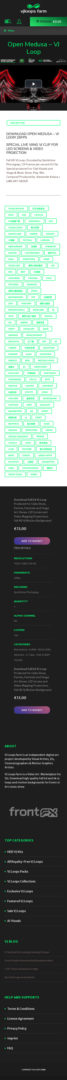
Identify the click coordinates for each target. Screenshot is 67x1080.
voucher (13, 398)
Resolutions (21, 649)
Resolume (38, 309)
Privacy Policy (17, 1028)
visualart (28, 328)
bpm (27, 360)
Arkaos (12, 360)
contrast (47, 385)
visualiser (14, 265)
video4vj (33, 278)
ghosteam (45, 354)
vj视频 (11, 240)
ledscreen (14, 278)
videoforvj (29, 259)
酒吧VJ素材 (45, 303)
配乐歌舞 (31, 423)
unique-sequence (18, 436)
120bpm (24, 322)
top (33, 297)
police (33, 379)
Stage (34, 290)
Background (15, 297)
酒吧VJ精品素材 (35, 265)
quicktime (49, 347)
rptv (47, 379)
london (45, 240)
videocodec (40, 366)
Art (44, 341)
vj (26, 417)
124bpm (12, 347)
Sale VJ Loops (16, 911)
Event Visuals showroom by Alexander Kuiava (29, 960)
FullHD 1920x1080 (40, 649)
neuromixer (50, 398)
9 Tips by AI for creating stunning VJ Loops (27, 952)
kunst (45, 411)
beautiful (13, 341)
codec (44, 392)
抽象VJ (11, 366)
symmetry (50, 246)
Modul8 (12, 385)
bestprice (13, 423)
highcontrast (34, 335)
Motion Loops (46, 360)
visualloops (15, 227)
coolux (38, 214)
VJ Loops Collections (21, 881)
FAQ (10, 1048)
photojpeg (50, 373)
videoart (26, 303)
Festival (27, 240)
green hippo (45, 455)
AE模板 (37, 271)
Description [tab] (17, 123)
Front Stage (15, 474)
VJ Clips (30, 654)
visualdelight (16, 208)
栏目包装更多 (39, 208)
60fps (11, 455)
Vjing (47, 423)
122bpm (33, 233)
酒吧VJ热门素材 (29, 316)
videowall (34, 221)
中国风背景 (30, 347)
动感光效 (12, 392)
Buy (51, 221)
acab (28, 354)
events (26, 455)
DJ (53, 309)
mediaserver (15, 246)
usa (24, 214)
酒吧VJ (50, 468)
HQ (10, 322)
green (49, 430)
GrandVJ (13, 335)
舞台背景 (35, 227)
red (10, 271)
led (53, 265)
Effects (29, 392)
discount (13, 373)
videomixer (14, 379)
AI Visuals (14, 921)
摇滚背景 (30, 398)
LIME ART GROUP (17, 181)
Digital (48, 316)
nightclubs (14, 233)
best (23, 271)
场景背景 (40, 322)
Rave (11, 214)
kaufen (12, 252)
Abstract (19, 654)
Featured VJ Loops (20, 901)
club (11, 449)
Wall (11, 259)
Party (11, 328)
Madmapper (15, 411)
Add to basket (32, 540)
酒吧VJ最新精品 (15, 290)
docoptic (13, 461)
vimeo (34, 474)
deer (29, 404)
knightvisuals (16, 309)
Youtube (26, 449)
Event (38, 417)
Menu (11, 30)
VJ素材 (30, 461)
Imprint (12, 1038)
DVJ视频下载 (14, 221)
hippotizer (31, 430)
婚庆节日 (52, 252)
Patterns (13, 284)
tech (10, 316)
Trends (40, 436)
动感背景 (48, 297)
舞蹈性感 (12, 417)
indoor (12, 430)
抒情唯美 (31, 373)
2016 (10, 303)
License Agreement (20, 1018)
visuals (12, 442)
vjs (31, 411)
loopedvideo (32, 252)
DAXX (45, 328)
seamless (32, 284)
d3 (24, 366)
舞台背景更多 (46, 449)
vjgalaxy (45, 404)
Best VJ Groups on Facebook (19, 977)
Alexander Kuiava (47, 177)
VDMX (46, 259)
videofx (50, 233)
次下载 (31, 341)
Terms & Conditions (21, 1009)
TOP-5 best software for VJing (21, 969)
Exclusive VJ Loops (20, 891)
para (11, 468)
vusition (13, 404)
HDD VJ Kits (15, 852)
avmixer (12, 354)
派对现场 (43, 442)
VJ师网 (34, 246)
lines (28, 442)
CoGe (49, 278)
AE (56, 341)
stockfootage (30, 468)
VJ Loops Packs (17, 871)
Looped (29, 385)
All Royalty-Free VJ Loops (25, 861)
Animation (48, 461)
